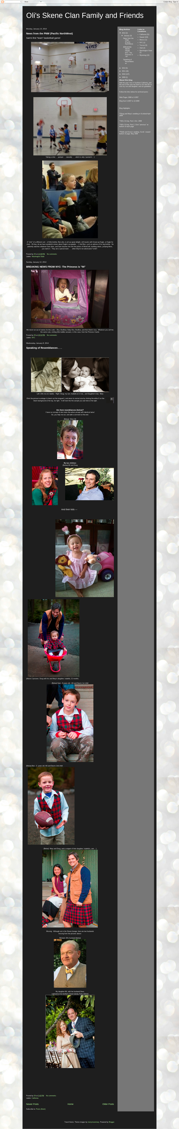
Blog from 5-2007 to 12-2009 (129, 101)
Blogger (111, 1122)
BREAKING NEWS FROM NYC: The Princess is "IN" (55, 266)
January (127, 36)
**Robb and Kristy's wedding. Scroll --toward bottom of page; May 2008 (134, 133)
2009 (124, 77)
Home (70, 1104)
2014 (124, 33)
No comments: (52, 254)
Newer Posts (32, 1104)
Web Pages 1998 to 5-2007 (128, 97)
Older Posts (108, 1104)
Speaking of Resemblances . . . (44, 348)
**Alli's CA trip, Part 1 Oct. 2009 (130, 121)
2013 (124, 68)
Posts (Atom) (40, 1109)
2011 (124, 71)
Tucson (142, 45)
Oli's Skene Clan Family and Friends (85, 15)
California (35, 1098)
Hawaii (142, 37)
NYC (33, 337)
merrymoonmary (93, 1122)
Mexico (142, 40)
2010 (124, 74)
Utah (141, 48)
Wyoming (143, 55)
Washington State (38, 256)
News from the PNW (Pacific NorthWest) (49, 33)
